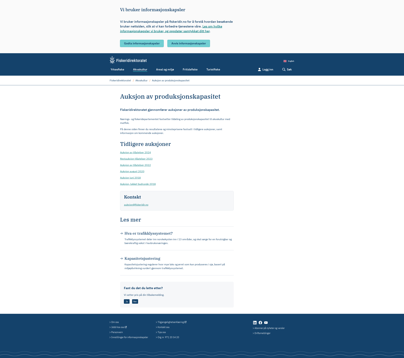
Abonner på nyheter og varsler (270, 328)
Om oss (115, 322)
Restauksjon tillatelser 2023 (136, 158)
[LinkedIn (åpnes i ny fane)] (255, 324)
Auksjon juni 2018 (130, 177)
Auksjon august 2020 (132, 171)
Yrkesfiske (117, 69)
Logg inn (267, 69)
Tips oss (162, 332)
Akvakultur (140, 69)
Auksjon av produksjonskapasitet (171, 80)
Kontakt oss (163, 327)
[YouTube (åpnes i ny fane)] (265, 324)
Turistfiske (213, 69)
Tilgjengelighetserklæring (171, 322)
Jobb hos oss (117, 327)
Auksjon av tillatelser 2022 (135, 165)
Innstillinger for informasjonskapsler (129, 337)
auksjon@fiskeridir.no (136, 204)
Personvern (117, 332)
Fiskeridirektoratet (120, 80)
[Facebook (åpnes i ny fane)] (260, 324)
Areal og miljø (165, 69)
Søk (289, 69)
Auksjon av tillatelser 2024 (135, 152)
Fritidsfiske (190, 69)
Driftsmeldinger (262, 333)
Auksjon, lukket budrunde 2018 (138, 184)
